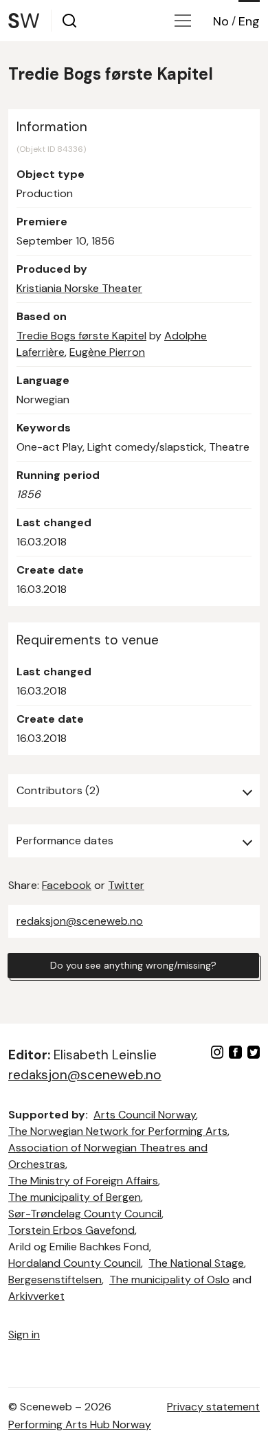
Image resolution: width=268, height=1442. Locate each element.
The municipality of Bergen (74, 1197)
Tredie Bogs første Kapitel (81, 335)
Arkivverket (36, 1296)
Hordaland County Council (74, 1263)
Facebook (66, 885)
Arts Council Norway (144, 1114)
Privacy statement (213, 1406)
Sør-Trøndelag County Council (84, 1213)
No (221, 21)
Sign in (24, 1334)
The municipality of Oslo (169, 1279)
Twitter (126, 885)
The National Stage (196, 1263)
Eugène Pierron (107, 352)
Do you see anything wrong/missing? (133, 965)
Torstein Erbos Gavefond (71, 1230)
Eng (249, 21)
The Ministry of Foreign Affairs (83, 1180)
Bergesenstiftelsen (55, 1279)
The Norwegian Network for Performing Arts (117, 1131)
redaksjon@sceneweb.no (79, 921)
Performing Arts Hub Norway (79, 1424)
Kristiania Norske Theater (79, 288)
